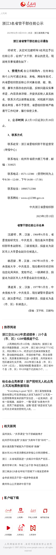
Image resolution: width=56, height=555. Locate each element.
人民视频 (8, 535)
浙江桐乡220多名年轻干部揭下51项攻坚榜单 (25, 471)
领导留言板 (44, 517)
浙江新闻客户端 (41, 33)
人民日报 (8, 517)
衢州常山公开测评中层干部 (16, 484)
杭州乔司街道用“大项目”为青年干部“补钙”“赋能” (28, 440)
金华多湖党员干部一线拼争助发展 (20, 477)
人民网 (3, 13)
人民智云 (20, 535)
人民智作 (32, 535)
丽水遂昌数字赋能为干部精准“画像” (21, 446)
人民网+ (20, 517)
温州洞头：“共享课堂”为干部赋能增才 (22, 434)
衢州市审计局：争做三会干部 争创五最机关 (25, 465)
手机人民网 (32, 517)
